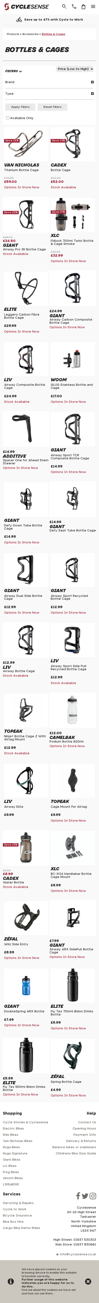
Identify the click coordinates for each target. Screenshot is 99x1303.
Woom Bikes (13, 1178)
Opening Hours (84, 1128)
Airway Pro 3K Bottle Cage (24, 249)
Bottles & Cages (53, 34)
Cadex (58, 165)
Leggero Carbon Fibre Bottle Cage (21, 316)
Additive (14, 456)
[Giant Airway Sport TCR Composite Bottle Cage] (73, 444)
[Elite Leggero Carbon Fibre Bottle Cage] (26, 304)
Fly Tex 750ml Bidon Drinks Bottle (72, 1013)
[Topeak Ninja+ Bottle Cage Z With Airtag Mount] (26, 725)
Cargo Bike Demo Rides (21, 1228)
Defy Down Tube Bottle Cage (23, 527)
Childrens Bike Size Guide (76, 1153)
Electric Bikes (13, 1128)
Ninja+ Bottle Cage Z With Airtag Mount (25, 738)
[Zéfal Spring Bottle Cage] (73, 1071)
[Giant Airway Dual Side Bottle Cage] (26, 585)
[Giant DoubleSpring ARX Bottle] (26, 1000)
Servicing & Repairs (18, 1203)
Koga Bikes (11, 1147)
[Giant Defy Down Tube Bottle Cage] (26, 514)
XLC (55, 235)
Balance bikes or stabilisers (74, 1147)
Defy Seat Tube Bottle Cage (73, 530)
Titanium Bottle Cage (21, 170)
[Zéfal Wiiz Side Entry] (26, 933)
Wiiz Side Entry (16, 944)
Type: (9, 93)
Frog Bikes (11, 1172)
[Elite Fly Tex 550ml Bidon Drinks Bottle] (26, 1071)
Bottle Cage (60, 170)
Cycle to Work (14, 1209)
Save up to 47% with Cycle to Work (53, 19)
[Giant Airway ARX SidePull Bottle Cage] (73, 934)
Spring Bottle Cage (66, 1082)
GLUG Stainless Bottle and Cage (72, 386)
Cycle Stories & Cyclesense (25, 1122)
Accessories (30, 34)
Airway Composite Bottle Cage (24, 386)
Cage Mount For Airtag (69, 806)
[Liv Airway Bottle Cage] (26, 655)
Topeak (13, 731)
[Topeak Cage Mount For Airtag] (73, 796)
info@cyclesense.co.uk (78, 1254)
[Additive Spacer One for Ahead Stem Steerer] (26, 445)
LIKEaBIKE (11, 1184)
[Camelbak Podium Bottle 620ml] (73, 726)
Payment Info (85, 1134)
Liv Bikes (10, 1166)
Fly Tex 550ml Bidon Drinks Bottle (24, 1088)
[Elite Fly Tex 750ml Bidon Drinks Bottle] (73, 1000)
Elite (10, 309)
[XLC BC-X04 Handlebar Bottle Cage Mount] (73, 863)
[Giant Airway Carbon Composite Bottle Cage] (73, 304)
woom (59, 380)
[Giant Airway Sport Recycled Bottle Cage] (73, 585)
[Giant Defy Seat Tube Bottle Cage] (73, 515)
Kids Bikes (10, 1134)
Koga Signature (15, 1153)
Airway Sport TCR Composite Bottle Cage (70, 457)
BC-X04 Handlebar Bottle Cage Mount (71, 875)
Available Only (22, 118)
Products (13, 34)
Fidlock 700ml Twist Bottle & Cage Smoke (72, 242)
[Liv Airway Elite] (26, 796)
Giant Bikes (11, 1159)
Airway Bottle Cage (19, 671)
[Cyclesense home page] (25, 11)
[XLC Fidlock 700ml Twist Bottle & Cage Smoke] (73, 230)
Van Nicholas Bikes (17, 1141)
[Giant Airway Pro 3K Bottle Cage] (26, 230)
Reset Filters (52, 107)
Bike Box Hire (13, 1221)
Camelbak (62, 737)
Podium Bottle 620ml (67, 741)
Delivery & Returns (81, 1141)
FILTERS (11, 71)
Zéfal (11, 939)
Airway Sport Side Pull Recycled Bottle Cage (69, 668)
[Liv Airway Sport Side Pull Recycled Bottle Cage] (73, 655)
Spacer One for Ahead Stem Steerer (26, 462)
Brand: (10, 82)
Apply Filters (20, 107)
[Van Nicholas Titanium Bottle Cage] (26, 159)
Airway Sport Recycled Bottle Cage (69, 597)
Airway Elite (13, 806)
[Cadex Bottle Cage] (73, 159)
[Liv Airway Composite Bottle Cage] (26, 374)
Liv (8, 380)
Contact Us (87, 1122)
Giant (10, 245)
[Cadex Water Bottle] (26, 863)
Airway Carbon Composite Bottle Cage (71, 321)
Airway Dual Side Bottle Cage (23, 597)
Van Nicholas (21, 165)
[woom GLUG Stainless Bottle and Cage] (73, 374)
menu (93, 7)
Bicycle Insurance (17, 1215)
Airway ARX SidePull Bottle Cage (71, 951)
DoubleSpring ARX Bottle (24, 1011)
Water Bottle (13, 882)
